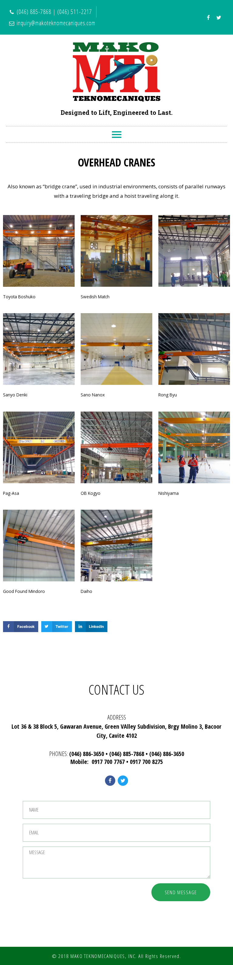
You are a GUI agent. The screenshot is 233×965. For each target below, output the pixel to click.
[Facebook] (208, 17)
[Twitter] (219, 17)
